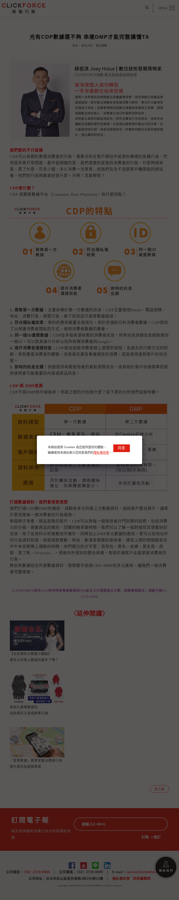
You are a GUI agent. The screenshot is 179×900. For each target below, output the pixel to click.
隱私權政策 (101, 452)
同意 (121, 448)
